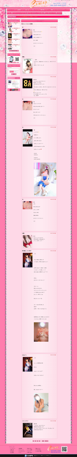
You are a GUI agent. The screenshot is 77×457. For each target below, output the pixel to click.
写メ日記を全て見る (14, 50)
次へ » (46, 440)
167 (43, 441)
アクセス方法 (58, 9)
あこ (35, 236)
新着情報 (20, 448)
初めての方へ (50, 13)
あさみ (35, 79)
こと (35, 253)
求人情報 (11, 13)
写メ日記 (27, 13)
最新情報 (42, 9)
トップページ (11, 9)
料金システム (34, 9)
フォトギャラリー (34, 13)
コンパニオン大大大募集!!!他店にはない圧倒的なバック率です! (17, 16)
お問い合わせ (58, 13)
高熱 (12, 31)
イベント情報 (50, 9)
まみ (36, 59)
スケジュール (21, 449)
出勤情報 (19, 9)
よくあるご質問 (42, 13)
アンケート (19, 13)
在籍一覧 (27, 9)
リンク (66, 9)
